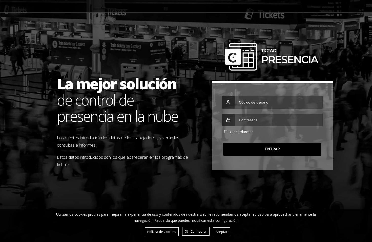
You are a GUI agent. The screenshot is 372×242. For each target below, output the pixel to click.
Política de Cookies (161, 231)
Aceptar (222, 231)
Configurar (199, 231)
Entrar (272, 149)
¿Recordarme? (241, 131)
